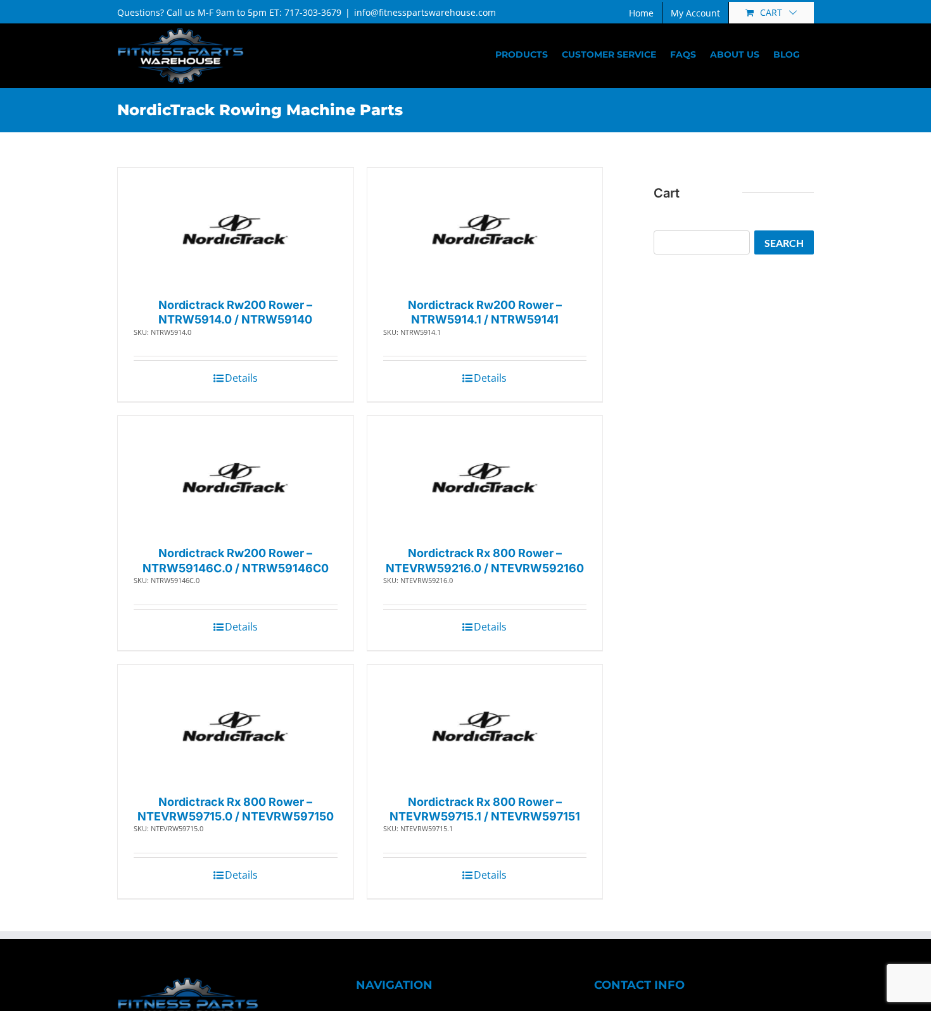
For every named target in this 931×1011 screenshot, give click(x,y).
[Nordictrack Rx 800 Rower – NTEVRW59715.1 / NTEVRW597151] (484, 726)
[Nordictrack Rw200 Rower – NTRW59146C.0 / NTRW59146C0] (235, 477)
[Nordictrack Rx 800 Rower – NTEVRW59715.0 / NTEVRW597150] (235, 726)
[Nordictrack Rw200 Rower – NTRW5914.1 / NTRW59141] (484, 229)
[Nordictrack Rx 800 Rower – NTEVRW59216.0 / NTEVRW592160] (484, 477)
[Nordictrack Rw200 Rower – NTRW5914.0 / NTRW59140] (235, 229)
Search (784, 243)
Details (241, 378)
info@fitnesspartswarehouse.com (425, 12)
